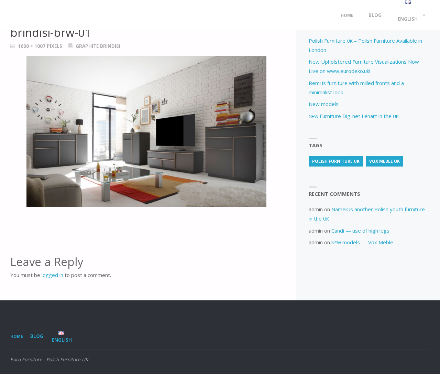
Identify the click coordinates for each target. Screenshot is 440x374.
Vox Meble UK (384, 161)
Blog (36, 336)
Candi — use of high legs (360, 230)
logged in (52, 274)
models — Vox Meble (362, 242)
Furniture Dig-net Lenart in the (354, 116)
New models (324, 103)
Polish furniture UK (336, 161)
